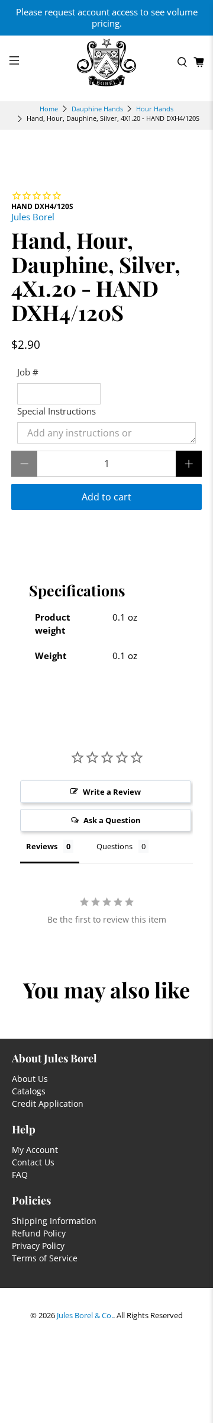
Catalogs (29, 1091)
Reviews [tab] (41, 846)
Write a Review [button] (112, 791)
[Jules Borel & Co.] (106, 62)
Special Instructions (56, 411)
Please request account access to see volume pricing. (107, 17)
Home (49, 108)
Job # (27, 372)
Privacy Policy (38, 1245)
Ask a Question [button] (112, 820)
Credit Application (47, 1103)
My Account (35, 1149)
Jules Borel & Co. (85, 1315)
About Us (30, 1078)
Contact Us (33, 1162)
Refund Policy (39, 1233)
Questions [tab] (114, 846)
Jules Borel (32, 217)
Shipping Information (54, 1220)
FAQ (20, 1174)
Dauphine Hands (97, 108)
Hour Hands (154, 108)
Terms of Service (45, 1258)
